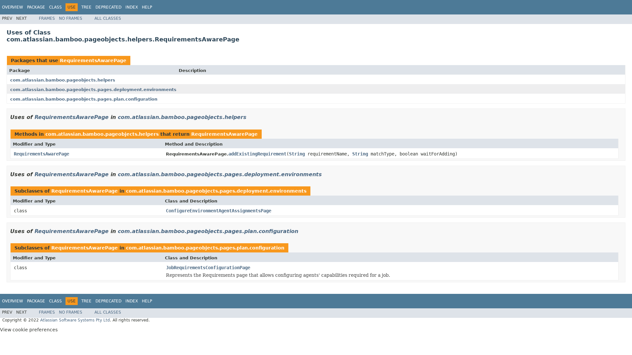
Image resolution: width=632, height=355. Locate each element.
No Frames (70, 18)
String (297, 153)
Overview (12, 7)
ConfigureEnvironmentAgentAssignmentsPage (218, 210)
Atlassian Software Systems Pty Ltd (75, 320)
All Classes (107, 18)
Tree (86, 7)
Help (147, 7)
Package (36, 7)
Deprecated (108, 7)
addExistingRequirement (257, 153)
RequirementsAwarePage (93, 60)
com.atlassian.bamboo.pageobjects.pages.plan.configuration (83, 99)
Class (55, 7)
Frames (47, 18)
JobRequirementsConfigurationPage (208, 267)
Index (131, 7)
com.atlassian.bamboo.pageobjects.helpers (62, 80)
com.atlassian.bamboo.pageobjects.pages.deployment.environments (93, 89)
